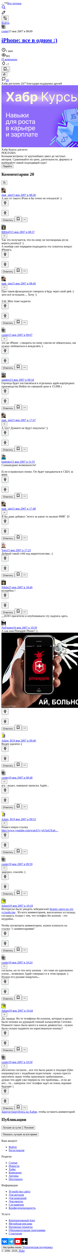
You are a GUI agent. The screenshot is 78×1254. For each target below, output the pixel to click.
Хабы (12, 1169)
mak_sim (6, 195)
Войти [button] (5, 22)
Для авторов (16, 1194)
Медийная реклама (20, 1223)
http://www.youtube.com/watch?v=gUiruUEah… (29, 830)
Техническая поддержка (38, 1247)
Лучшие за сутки (12, 1127)
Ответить (8, 220)
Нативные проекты (21, 1226)
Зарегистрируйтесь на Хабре (19, 1111)
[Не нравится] (5, 213)
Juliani (5, 905)
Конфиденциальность (22, 1207)
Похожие (29, 1127)
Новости (14, 1166)
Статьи (13, 1162)
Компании (15, 1172)
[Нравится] (5, 203)
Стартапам (15, 1233)
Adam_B (6, 740)
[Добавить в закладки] (18, 219)
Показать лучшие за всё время (20, 1134)
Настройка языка (12, 1247)
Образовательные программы (27, 1230)
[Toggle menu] (2, 4)
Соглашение (16, 1204)
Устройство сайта (19, 1191)
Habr (21, 1250)
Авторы (14, 1175)
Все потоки (14, 3)
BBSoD (6, 232)
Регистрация (16, 1150)
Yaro (4, 550)
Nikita (5, 587)
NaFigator (7, 627)
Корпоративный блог (22, 1220)
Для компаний (17, 1198)
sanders (5, 379)
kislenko (6, 461)
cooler (5, 31)
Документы (16, 1201)
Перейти (7, 166)
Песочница (15, 1179)
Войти (13, 1147)
